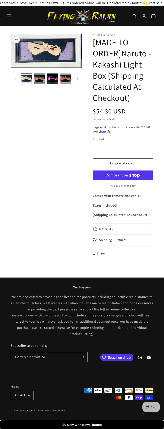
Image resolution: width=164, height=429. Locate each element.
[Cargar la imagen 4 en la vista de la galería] (65, 78)
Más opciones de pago (123, 185)
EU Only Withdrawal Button (82, 424)
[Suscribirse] (82, 357)
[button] (9, 16)
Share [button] (101, 253)
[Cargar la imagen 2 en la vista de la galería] (39, 78)
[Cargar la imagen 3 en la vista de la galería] (52, 78)
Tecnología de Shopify (52, 410)
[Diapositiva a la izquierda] (15, 79)
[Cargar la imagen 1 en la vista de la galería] (26, 78)
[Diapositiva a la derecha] (77, 79)
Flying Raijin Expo (29, 410)
